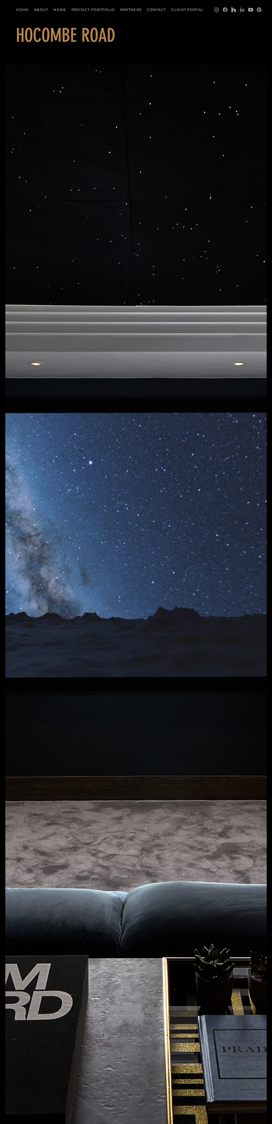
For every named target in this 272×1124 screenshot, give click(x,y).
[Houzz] (234, 10)
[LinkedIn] (242, 10)
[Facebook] (225, 10)
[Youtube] (251, 10)
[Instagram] (217, 10)
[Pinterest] (259, 10)
